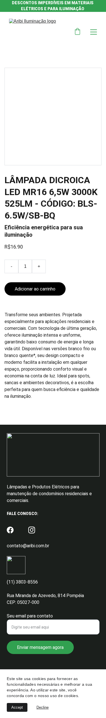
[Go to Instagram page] (31, 530)
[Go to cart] (77, 32)
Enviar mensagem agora (40, 647)
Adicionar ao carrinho (35, 289)
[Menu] (93, 32)
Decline (42, 707)
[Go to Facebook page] (10, 530)
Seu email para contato (30, 616)
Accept (17, 707)
